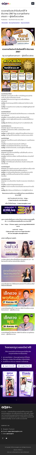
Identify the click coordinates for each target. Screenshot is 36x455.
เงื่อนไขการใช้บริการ (18, 450)
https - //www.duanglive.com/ (22, 203)
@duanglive (10, 434)
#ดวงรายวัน (5, 23)
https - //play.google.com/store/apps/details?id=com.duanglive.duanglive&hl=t (18, 231)
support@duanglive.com (15, 431)
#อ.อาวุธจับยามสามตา (14, 23)
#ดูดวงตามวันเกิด (25, 23)
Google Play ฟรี (25, 366)
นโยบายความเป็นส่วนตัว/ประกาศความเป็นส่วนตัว (18, 452)
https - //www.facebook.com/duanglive (18, 199)
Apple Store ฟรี (9, 366)
